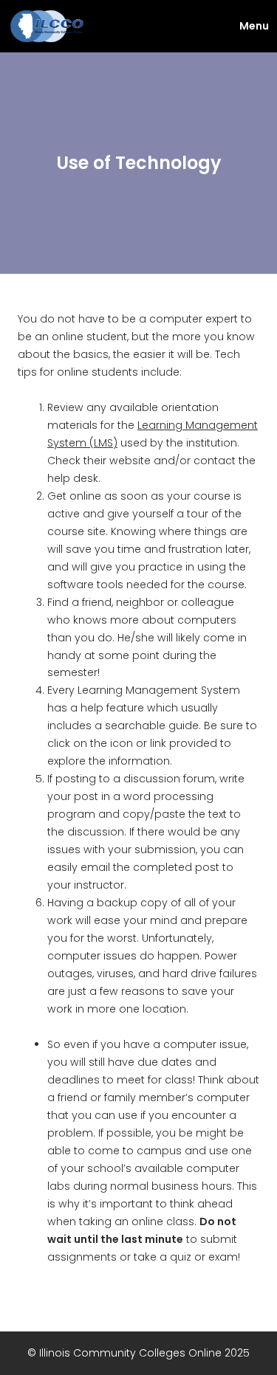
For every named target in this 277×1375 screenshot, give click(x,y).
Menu (254, 25)
